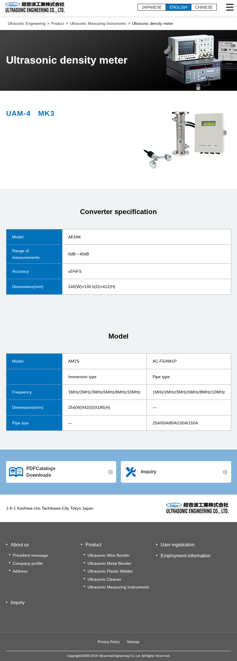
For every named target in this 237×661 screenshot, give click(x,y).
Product (93, 544)
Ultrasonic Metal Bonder (110, 563)
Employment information (185, 555)
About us (20, 544)
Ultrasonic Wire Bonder (109, 555)
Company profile (28, 563)
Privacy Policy (109, 642)
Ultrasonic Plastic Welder (110, 571)
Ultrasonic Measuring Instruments (118, 587)
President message (30, 555)
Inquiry (148, 471)
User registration (178, 544)
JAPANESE (152, 7)
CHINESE (204, 7)
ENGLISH (178, 7)
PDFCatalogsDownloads (40, 471)
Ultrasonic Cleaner (104, 579)
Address (20, 571)
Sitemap (133, 642)
